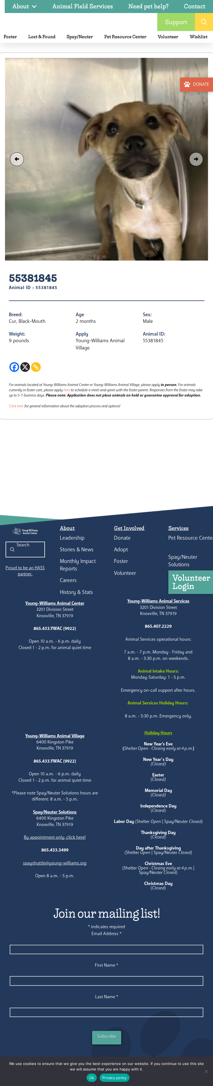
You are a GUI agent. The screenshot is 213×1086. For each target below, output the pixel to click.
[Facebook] (14, 367)
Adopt (121, 549)
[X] (25, 367)
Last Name (106, 997)
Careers (68, 580)
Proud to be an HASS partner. (25, 571)
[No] (206, 1071)
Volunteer (125, 573)
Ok (91, 1077)
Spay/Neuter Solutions (182, 561)
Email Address (106, 933)
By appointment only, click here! (55, 837)
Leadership (72, 537)
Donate (122, 537)
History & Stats (76, 592)
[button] (204, 22)
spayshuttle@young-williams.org (55, 863)
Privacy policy (114, 1077)
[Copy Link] (36, 367)
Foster (121, 561)
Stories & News (76, 549)
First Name (106, 965)
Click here (16, 406)
